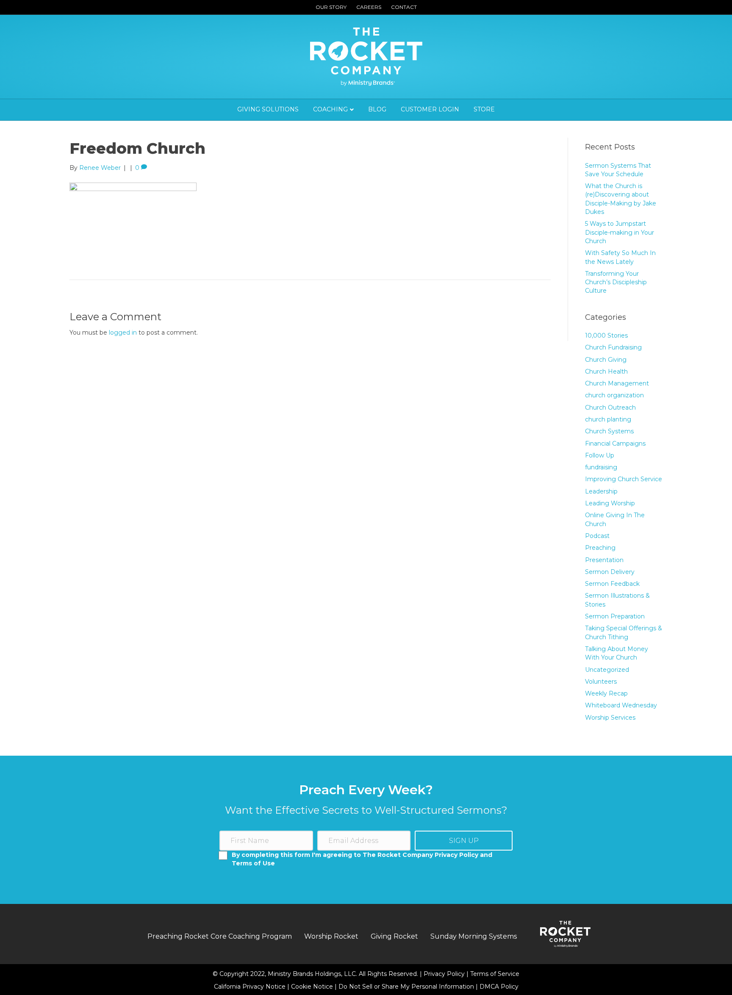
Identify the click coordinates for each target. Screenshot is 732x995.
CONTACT (404, 7)
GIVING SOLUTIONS (268, 109)
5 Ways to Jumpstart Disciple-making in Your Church (619, 232)
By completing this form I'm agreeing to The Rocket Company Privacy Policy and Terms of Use (362, 859)
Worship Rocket (331, 936)
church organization (614, 395)
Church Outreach (610, 407)
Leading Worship (610, 503)
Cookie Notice (313, 986)
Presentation (604, 560)
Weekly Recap (606, 693)
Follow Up (599, 455)
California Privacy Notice (250, 986)
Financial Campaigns (615, 443)
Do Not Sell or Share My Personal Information (406, 986)
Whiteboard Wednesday (621, 705)
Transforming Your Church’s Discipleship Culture (616, 282)
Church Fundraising (613, 347)
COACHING (330, 109)
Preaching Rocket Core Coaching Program (219, 936)
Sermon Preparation (615, 616)
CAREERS (368, 7)
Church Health (606, 371)
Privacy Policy (445, 974)
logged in (123, 332)
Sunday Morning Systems (473, 936)
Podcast (597, 536)
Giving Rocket (394, 936)
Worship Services (610, 717)
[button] (464, 841)
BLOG (377, 109)
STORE (484, 109)
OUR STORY (331, 7)
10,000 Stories (606, 335)
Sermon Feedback (612, 584)
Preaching (600, 548)
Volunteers (601, 681)
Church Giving (606, 359)
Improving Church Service (623, 479)
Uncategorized (607, 669)
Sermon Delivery (610, 572)
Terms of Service (494, 974)
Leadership (601, 491)
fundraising (601, 467)
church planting (608, 419)
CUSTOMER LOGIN (430, 109)
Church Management (617, 383)
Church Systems (609, 431)
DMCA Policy (499, 986)
